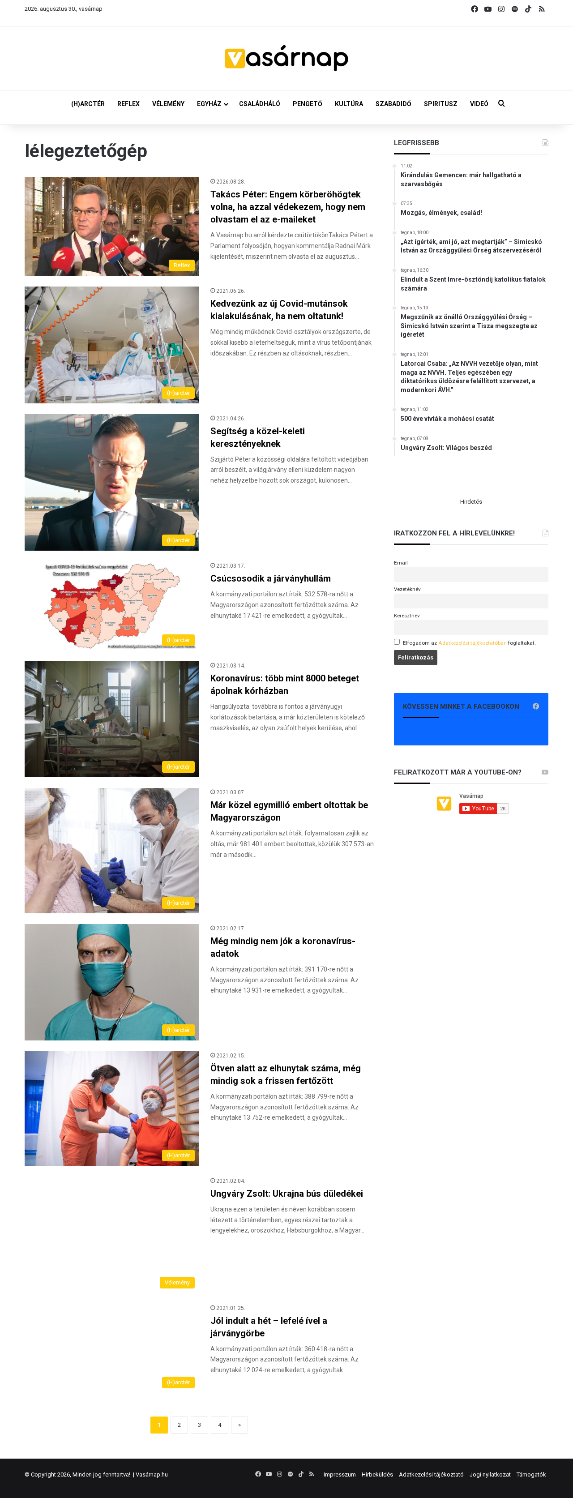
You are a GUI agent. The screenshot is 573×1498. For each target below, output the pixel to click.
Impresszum (340, 1474)
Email (401, 563)
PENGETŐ (307, 103)
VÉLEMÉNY (168, 103)
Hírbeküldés (377, 1474)
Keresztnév (407, 615)
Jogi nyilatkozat (490, 1474)
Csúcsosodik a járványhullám (270, 578)
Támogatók (531, 1474)
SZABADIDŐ (393, 103)
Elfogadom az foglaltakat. (469, 643)
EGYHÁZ (209, 103)
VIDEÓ (479, 103)
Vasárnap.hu (152, 1474)
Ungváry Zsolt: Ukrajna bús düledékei (286, 1193)
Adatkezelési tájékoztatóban (472, 643)
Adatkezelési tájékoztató (431, 1474)
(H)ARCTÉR (88, 103)
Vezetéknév (407, 589)
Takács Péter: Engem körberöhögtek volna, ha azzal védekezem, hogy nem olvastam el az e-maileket (287, 207)
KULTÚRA (349, 103)
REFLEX (128, 103)
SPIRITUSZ (441, 103)
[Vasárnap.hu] (286, 58)
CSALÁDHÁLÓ (259, 103)
